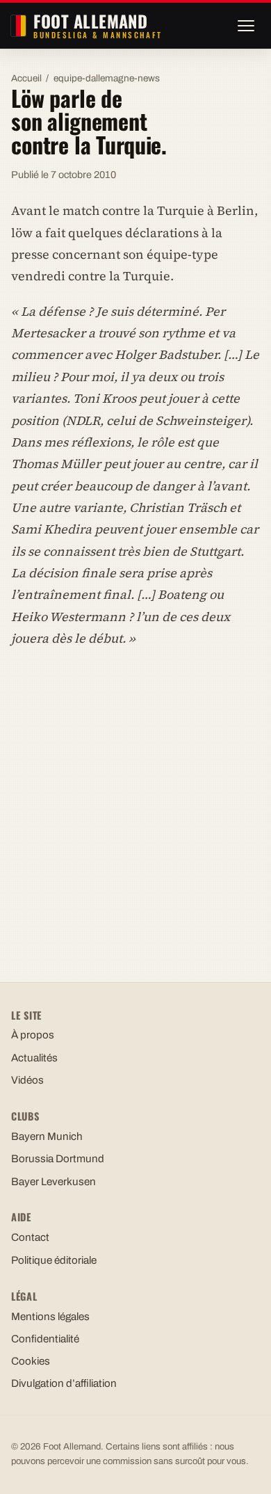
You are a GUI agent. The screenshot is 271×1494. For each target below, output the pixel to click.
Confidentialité (45, 1338)
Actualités (34, 1057)
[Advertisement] (135, 802)
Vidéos (27, 1080)
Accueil (26, 78)
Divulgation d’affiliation (64, 1383)
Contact (30, 1237)
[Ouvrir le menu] (246, 26)
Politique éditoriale (54, 1260)
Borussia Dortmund (57, 1158)
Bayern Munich (47, 1136)
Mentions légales (50, 1316)
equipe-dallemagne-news (107, 78)
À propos (32, 1035)
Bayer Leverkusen (53, 1181)
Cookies (30, 1361)
